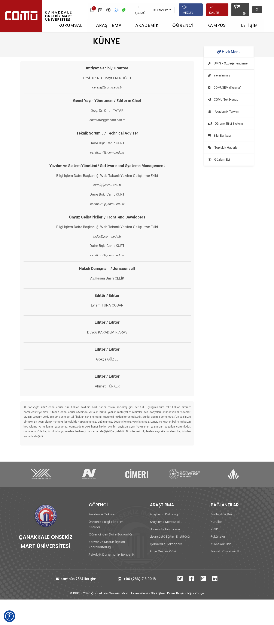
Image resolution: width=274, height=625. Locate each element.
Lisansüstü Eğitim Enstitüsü (170, 536)
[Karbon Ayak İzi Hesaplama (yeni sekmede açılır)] (123, 9)
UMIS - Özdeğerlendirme (230, 63)
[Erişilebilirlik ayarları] (108, 9)
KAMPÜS (216, 25)
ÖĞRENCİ (183, 25)
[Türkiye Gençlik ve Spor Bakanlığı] (185, 474)
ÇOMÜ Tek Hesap (225, 100)
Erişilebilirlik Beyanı (224, 514)
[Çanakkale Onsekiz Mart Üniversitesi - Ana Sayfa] (37, 16)
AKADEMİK (147, 25)
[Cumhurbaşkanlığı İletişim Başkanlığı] (137, 474)
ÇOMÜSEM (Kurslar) (227, 88)
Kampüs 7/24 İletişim (78, 579)
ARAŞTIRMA (109, 25)
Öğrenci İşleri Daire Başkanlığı (110, 534)
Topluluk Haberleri (226, 148)
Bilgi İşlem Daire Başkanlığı (171, 593)
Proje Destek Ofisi (163, 551)
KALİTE (214, 12)
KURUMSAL (70, 25)
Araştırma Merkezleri (165, 522)
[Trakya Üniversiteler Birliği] (234, 474)
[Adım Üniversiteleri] (89, 474)
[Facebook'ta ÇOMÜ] (192, 579)
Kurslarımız (162, 10)
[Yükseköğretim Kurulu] (41, 474)
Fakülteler (218, 536)
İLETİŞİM (249, 25)
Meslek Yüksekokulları (226, 551)
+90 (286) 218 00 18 (139, 579)
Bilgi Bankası (222, 136)
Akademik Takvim (226, 112)
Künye (199, 593)
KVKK (214, 529)
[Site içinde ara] (257, 9)
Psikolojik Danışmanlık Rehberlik (111, 554)
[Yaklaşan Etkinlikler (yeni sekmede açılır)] (100, 9)
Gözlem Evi (221, 159)
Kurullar (216, 522)
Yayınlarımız (221, 75)
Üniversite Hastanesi (165, 529)
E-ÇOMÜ (140, 10)
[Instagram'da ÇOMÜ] (204, 579)
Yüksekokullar (221, 544)
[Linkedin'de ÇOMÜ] (215, 579)
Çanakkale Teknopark (166, 544)
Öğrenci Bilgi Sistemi (228, 124)
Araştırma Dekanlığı (164, 514)
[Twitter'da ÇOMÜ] (180, 579)
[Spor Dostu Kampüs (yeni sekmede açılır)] (116, 9)
